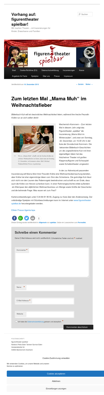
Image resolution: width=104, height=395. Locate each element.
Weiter (89, 84)
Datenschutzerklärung (50, 70)
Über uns (46, 76)
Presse (57, 76)
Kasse (81, 70)
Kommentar (22, 250)
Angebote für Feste (19, 76)
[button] (14, 218)
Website (20, 313)
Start (14, 70)
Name (21, 287)
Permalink (82, 222)
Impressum (68, 76)
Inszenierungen (69, 70)
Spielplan (34, 76)
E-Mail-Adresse (23, 300)
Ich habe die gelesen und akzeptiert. (40, 321)
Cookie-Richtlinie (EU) (28, 70)
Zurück (80, 84)
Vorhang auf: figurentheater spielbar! (25, 19)
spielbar (53, 222)
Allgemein (43, 222)
